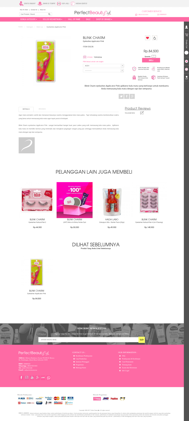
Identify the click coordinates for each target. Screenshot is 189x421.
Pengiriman (80, 365)
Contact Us (34, 9)
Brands (42, 109)
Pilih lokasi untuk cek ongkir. (93, 61)
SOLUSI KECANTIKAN (52, 19)
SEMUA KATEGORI (27, 19)
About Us (43, 9)
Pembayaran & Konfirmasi (131, 359)
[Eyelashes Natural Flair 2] (37, 217)
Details (26, 109)
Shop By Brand (103, 19)
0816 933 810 (143, 15)
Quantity (148, 56)
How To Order (24, 9)
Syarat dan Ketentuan (129, 368)
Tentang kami (127, 365)
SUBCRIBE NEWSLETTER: (92, 328)
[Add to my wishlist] (147, 37)
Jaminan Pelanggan (82, 362)
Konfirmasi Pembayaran (84, 356)
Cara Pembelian (81, 359)
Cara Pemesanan (127, 362)
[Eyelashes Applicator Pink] (37, 287)
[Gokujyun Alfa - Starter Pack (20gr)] (112, 217)
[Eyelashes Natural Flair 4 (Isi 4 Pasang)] (149, 217)
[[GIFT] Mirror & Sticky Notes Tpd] (75, 217)
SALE (88, 19)
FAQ (123, 356)
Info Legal (125, 371)
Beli (151, 60)
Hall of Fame (74, 19)
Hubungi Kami (81, 368)
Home (20, 27)
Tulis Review (130, 113)
